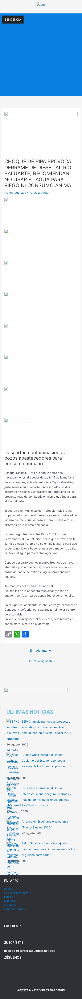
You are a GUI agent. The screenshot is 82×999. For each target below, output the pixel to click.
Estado (8, 897)
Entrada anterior (41, 650)
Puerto (8, 888)
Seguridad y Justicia (17, 892)
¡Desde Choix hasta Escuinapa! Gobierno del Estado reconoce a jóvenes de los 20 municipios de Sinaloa (41, 52)
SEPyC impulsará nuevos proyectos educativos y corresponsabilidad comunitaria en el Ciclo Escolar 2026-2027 (41, 33)
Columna (10, 905)
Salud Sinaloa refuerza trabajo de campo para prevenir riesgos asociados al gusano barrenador (48, 849)
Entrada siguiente (41, 661)
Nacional (10, 901)
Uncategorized (16, 192)
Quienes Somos (14, 909)
